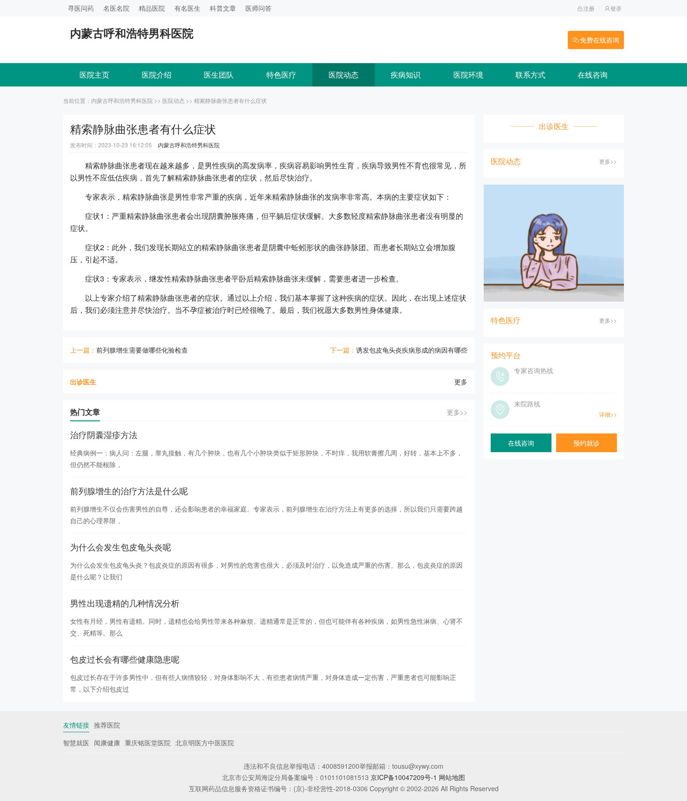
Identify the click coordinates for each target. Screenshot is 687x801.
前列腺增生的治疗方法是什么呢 (129, 490)
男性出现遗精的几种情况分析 (124, 603)
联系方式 (530, 74)
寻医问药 (81, 8)
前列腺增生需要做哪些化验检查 (142, 349)
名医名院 (116, 8)
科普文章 (223, 8)
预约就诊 (586, 442)
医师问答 (258, 8)
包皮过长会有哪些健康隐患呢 (124, 659)
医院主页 (94, 74)
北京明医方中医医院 (204, 742)
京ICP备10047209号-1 (404, 777)
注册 (588, 8)
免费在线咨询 (599, 39)
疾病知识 (406, 74)
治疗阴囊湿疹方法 (103, 434)
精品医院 (152, 8)
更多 (460, 381)
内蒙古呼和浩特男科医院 (122, 100)
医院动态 (343, 74)
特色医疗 (281, 74)
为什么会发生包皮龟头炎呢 (120, 547)
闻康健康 (107, 742)
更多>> (457, 412)
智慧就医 (76, 742)
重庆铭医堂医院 (148, 742)
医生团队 (219, 74)
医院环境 (468, 74)
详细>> (608, 414)
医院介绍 (157, 74)
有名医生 (187, 8)
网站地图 (452, 777)
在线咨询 (593, 74)
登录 (616, 8)
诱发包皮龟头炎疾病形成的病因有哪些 (411, 349)
